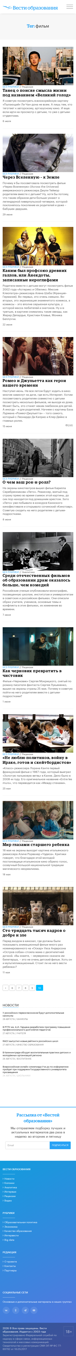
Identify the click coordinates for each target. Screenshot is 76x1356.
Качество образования (30, 1044)
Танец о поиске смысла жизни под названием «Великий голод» (37, 92)
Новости (9, 1178)
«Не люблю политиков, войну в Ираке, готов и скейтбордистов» (37, 759)
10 (39, 988)
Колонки (9, 1183)
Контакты (10, 1266)
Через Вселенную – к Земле (31, 177)
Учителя (21, 1033)
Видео (8, 1200)
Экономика (10, 1226)
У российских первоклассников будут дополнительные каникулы (33, 1014)
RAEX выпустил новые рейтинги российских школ (30, 1040)
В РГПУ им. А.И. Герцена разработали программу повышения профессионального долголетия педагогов (36, 1028)
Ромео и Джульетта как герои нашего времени (34, 382)
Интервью (10, 1191)
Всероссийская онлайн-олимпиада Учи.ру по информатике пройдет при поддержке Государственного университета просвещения (35, 1069)
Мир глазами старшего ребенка (36, 844)
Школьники (23, 1075)
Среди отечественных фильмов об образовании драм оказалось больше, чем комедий (37, 580)
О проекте (10, 1261)
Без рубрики (11, 86)
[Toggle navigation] (70, 7)
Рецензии (10, 1196)
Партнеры (10, 1270)
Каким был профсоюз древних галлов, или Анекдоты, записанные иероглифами (35, 275)
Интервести (11, 1235)
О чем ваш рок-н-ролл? (27, 482)
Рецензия (27, 86)
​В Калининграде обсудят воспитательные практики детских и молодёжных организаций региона (37, 1053)
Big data (9, 1239)
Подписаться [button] (60, 1145)
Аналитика (28, 572)
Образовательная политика (20, 1222)
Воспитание (24, 1058)
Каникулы (22, 1018)
